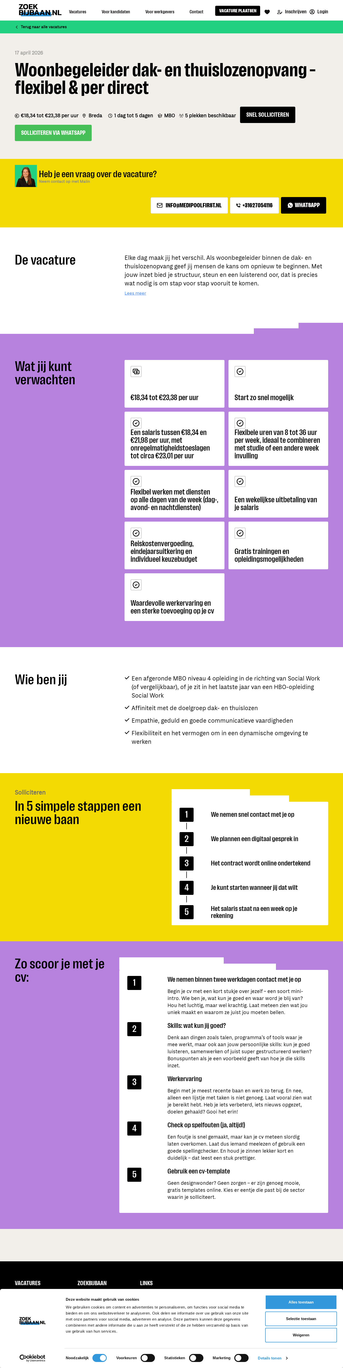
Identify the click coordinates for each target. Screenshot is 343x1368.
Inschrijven (295, 11)
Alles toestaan (301, 1302)
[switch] (148, 1358)
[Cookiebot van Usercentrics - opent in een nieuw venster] (32, 1358)
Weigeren (301, 1335)
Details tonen (269, 1358)
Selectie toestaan (301, 1319)
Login (322, 11)
